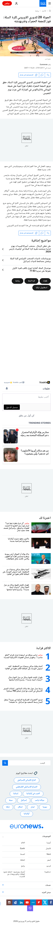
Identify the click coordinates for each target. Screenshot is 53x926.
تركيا (8, 807)
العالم (23, 842)
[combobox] (26, 763)
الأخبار (44, 11)
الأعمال (48, 848)
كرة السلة (31, 281)
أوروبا (48, 842)
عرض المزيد (46, 892)
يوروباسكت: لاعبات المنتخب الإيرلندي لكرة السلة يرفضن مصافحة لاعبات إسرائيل (30, 260)
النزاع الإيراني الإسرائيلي (26, 780)
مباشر (7, 3)
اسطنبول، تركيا (41, 287)
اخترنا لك (45, 518)
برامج (23, 866)
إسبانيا (15, 793)
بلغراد (45, 281)
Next (49, 854)
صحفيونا (47, 872)
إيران (32, 807)
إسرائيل (24, 800)
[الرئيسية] (50, 11)
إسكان (20, 807)
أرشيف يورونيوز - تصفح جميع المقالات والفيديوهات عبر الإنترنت (14, 874)
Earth (22, 848)
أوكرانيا (26, 813)
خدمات (48, 885)
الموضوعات (46, 836)
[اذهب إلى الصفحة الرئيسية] (42, 3)
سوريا (45, 807)
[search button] (5, 763)
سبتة (11, 800)
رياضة (37, 11)
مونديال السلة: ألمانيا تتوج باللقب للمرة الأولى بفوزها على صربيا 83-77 (31, 270)
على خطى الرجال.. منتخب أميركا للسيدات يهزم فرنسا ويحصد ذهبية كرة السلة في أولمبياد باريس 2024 (30, 249)
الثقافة (22, 860)
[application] (26, 41)
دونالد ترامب (39, 800)
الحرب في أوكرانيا (33, 793)
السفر (49, 860)
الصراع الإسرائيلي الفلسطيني (26, 787)
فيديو (48, 866)
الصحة (22, 854)
